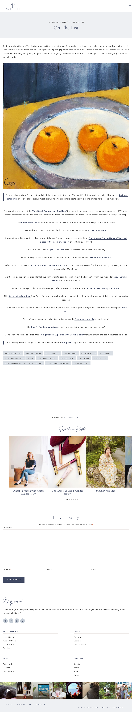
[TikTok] (22, 620)
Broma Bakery (70, 353)
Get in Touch (9, 644)
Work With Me (9, 641)
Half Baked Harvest (47, 358)
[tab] (67, 499)
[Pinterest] (17, 620)
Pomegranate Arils (84, 319)
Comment (8, 527)
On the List (84, 358)
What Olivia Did (81, 363)
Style (76, 671)
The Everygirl (35, 363)
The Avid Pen (100, 358)
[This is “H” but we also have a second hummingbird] (107, 690)
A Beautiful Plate (13, 353)
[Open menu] (129, 6)
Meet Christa (9, 637)
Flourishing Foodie (14, 358)
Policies (6, 648)
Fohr (30, 358)
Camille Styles (88, 353)
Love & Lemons (68, 358)
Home (76, 675)
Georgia (77, 641)
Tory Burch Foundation (58, 363)
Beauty (77, 664)
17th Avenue (116, 708)
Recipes (6, 668)
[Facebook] (11, 620)
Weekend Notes (76, 22)
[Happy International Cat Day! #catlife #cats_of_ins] (8, 690)
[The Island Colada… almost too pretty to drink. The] (58, 690)
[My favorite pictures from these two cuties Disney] (74, 690)
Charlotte (78, 637)
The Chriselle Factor (15, 363)
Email (50, 569)
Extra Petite (106, 353)
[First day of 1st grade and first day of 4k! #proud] (24, 690)
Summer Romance (105, 491)
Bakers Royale (53, 353)
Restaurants (8, 671)
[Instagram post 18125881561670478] (90, 690)
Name (7, 569)
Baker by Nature (33, 353)
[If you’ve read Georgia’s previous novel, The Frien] (124, 690)
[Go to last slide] (12, 467)
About (9, 704)
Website (94, 569)
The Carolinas (80, 644)
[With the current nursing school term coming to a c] (41, 690)
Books (76, 668)
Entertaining (8, 664)
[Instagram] (5, 620)
